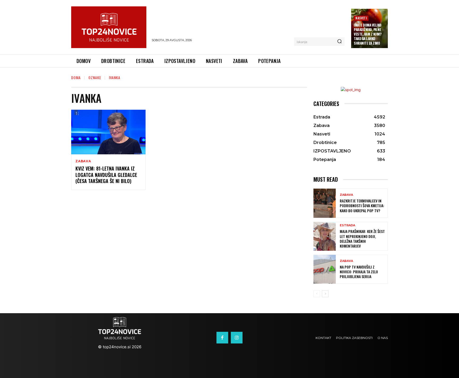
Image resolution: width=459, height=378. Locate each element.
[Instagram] (237, 337)
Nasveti (361, 18)
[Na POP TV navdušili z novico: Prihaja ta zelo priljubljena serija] (324, 269)
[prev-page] (316, 293)
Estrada (347, 225)
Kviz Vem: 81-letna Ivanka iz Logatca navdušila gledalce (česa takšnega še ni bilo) (106, 174)
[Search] (339, 41)
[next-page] (325, 293)
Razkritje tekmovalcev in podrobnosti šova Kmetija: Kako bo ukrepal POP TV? (362, 205)
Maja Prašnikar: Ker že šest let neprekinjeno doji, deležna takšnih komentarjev (362, 238)
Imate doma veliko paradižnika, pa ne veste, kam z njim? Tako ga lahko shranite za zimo (367, 34)
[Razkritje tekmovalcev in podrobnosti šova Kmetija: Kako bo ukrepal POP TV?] (324, 203)
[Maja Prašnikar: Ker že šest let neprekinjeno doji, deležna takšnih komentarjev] (324, 236)
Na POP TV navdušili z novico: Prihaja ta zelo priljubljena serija (359, 271)
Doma (76, 77)
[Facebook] (222, 337)
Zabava (83, 161)
